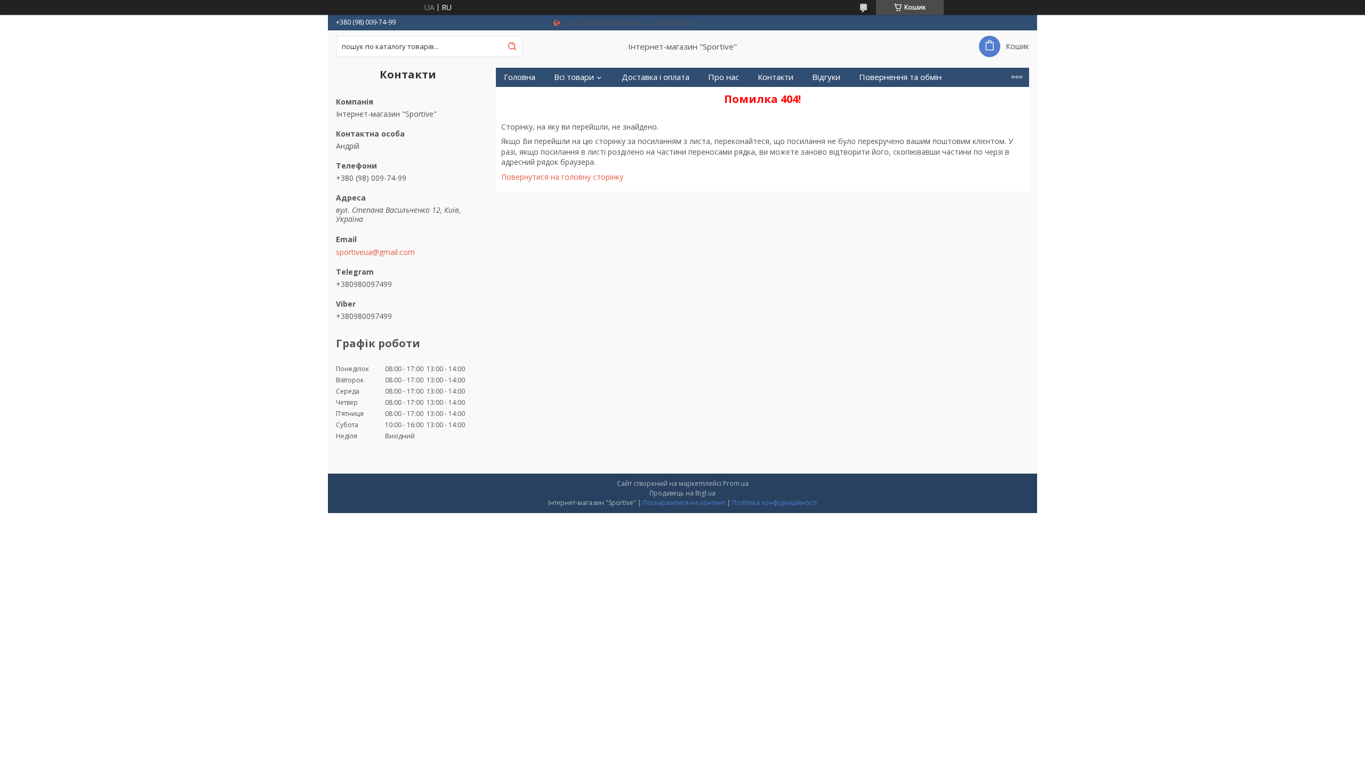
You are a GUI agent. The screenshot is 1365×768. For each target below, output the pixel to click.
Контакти (775, 77)
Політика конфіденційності (774, 502)
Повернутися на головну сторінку (562, 177)
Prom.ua (736, 483)
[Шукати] (512, 46)
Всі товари (574, 77)
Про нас (723, 77)
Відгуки (826, 77)
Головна (519, 77)
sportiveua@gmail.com (375, 252)
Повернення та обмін (900, 77)
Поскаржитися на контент (684, 502)
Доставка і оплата (655, 77)
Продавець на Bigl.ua (682, 493)
